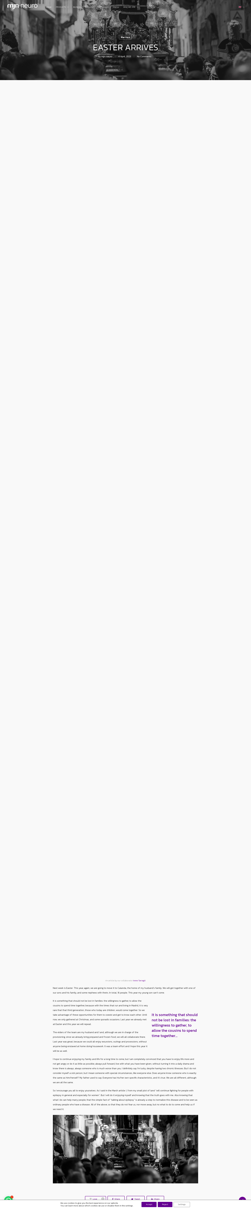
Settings (182, 1204)
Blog (75, 7)
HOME (49, 7)
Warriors (125, 37)
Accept (149, 1204)
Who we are (129, 7)
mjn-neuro (106, 56)
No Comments (144, 56)
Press (116, 7)
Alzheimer (103, 7)
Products (61, 7)
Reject (165, 1204)
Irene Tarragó (139, 980)
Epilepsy (89, 7)
